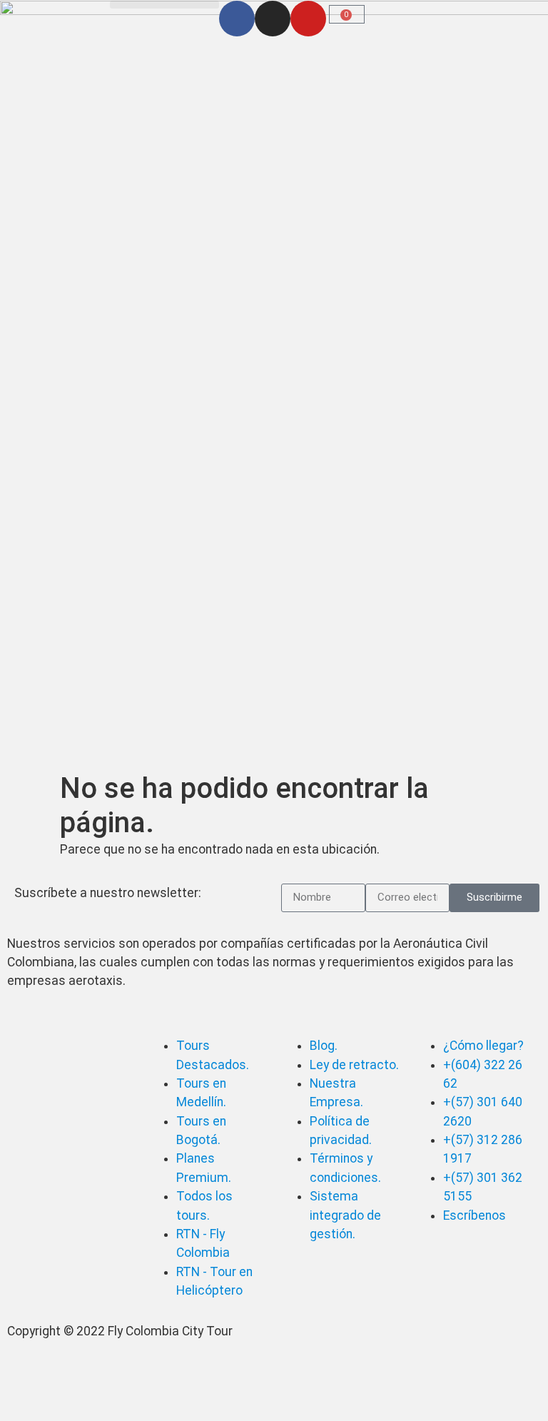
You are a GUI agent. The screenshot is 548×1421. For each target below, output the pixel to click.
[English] (118, 8)
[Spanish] (137, 8)
